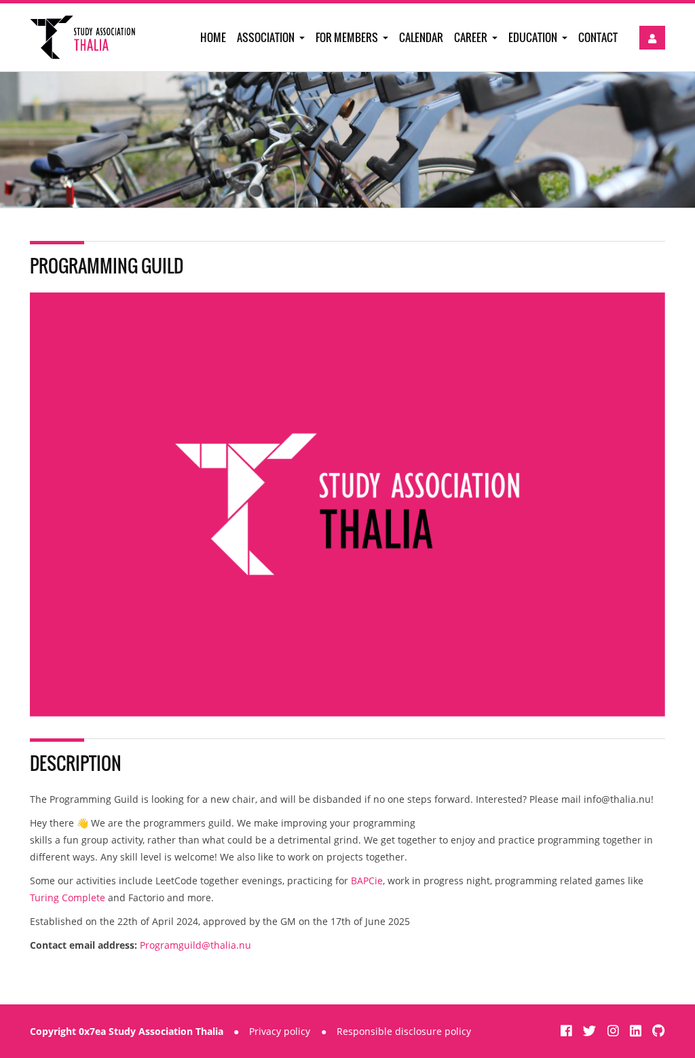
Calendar (421, 37)
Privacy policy (279, 1031)
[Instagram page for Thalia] (614, 1030)
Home (213, 37)
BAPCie (367, 880)
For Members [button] (348, 37)
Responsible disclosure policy (404, 1031)
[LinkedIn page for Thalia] (637, 1030)
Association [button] (267, 37)
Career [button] (471, 37)
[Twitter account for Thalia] (591, 1030)
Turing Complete (67, 897)
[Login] (652, 38)
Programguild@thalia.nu (195, 945)
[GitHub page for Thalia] (658, 1030)
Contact (598, 37)
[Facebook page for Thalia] (568, 1030)
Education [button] (533, 37)
